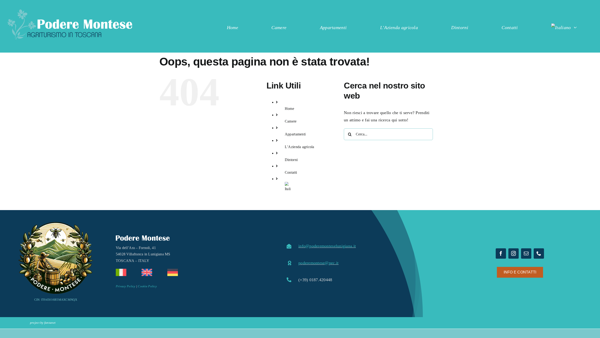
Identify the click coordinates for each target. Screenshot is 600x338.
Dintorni (291, 160)
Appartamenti (295, 134)
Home (289, 109)
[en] (147, 271)
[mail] (526, 253)
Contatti (291, 172)
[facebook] (501, 253)
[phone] (539, 253)
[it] (121, 271)
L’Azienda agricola (299, 147)
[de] (172, 271)
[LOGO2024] (69, 11)
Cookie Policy (147, 286)
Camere (291, 121)
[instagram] (513, 253)
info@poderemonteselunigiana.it (327, 246)
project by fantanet (43, 322)
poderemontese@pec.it (318, 263)
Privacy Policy (125, 286)
